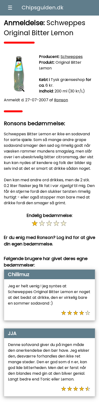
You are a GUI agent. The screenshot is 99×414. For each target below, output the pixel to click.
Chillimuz (18, 274)
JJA (12, 333)
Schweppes (72, 56)
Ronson (61, 100)
